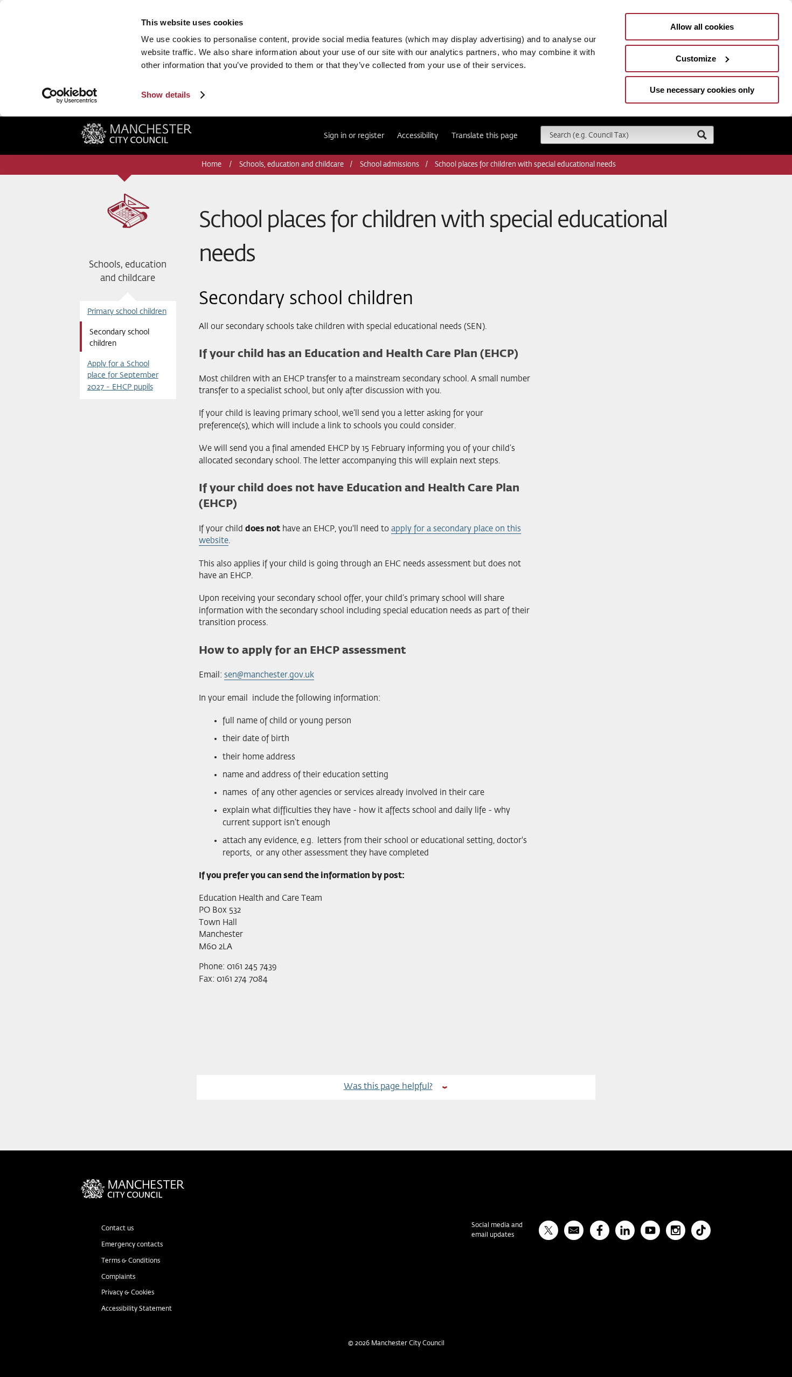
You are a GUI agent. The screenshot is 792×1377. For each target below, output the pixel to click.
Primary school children (126, 312)
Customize (696, 58)
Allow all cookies (702, 26)
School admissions (389, 164)
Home (212, 164)
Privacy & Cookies (127, 1293)
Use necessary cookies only (702, 89)
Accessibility (417, 136)
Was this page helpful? (388, 1086)
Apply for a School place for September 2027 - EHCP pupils (122, 375)
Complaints (118, 1277)
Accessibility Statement (136, 1309)
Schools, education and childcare (291, 164)
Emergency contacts (132, 1245)
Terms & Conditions (130, 1261)
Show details (165, 94)
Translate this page (484, 136)
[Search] (701, 134)
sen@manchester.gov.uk (269, 675)
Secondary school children (119, 337)
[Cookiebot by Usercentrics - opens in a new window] (70, 95)
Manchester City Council (151, 127)
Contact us (117, 1228)
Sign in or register (354, 136)
